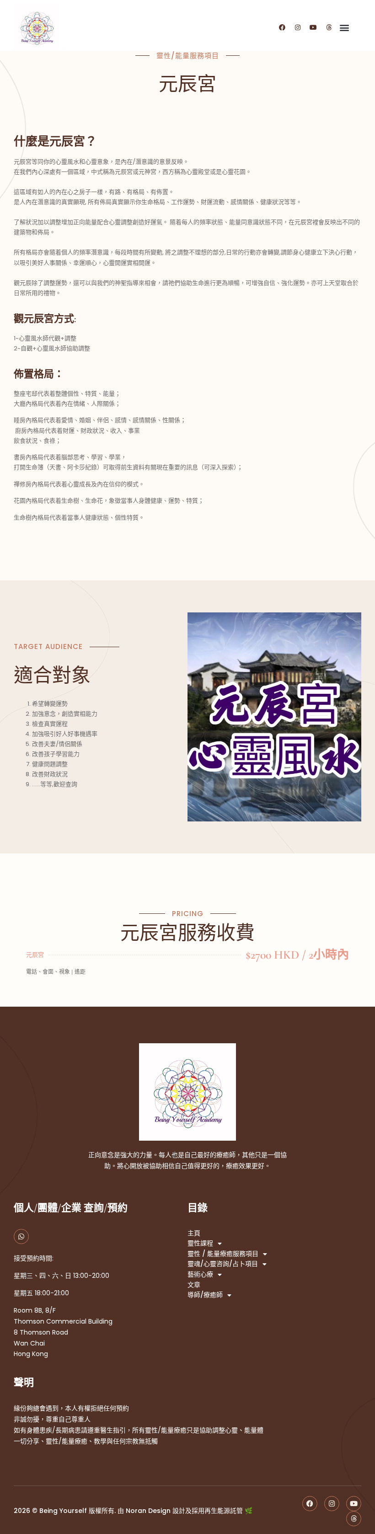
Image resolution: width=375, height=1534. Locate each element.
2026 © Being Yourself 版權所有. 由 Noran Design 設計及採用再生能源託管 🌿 (133, 1510)
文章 (194, 1285)
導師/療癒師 (205, 1295)
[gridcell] (187, 232)
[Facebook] (282, 27)
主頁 (194, 1233)
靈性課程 (200, 1243)
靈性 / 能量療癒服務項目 (223, 1254)
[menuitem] (187, 534)
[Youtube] (313, 27)
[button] (344, 27)
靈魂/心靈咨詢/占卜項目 (223, 1264)
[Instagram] (298, 27)
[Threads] (329, 27)
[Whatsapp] (21, 1236)
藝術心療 (200, 1274)
